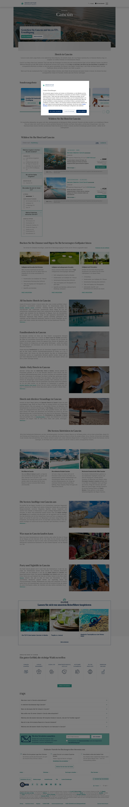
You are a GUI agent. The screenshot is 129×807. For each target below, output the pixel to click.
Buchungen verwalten (70, 772)
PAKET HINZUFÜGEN (27, 292)
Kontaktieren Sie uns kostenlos (60, 761)
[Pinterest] (51, 784)
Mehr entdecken (65, 642)
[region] (65, 98)
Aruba (23, 794)
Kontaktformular (48, 779)
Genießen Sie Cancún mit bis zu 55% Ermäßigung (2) (33, 167)
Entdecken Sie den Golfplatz (102, 247)
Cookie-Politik (46, 803)
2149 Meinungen (91, 187)
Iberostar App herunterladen (102, 778)
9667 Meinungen (91, 157)
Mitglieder (38, 803)
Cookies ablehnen (81, 111)
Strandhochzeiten (40, 417)
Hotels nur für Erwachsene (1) (30, 230)
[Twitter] (37, 784)
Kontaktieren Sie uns (25, 779)
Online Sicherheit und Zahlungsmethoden (75, 803)
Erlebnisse (45, 772)
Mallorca (45, 793)
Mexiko (81, 793)
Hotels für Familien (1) (32, 225)
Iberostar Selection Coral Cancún (28, 385)
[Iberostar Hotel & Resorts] (28, 3)
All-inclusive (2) (30, 221)
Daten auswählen (101, 167)
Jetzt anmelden (96, 736)
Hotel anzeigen (70, 167)
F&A (57, 779)
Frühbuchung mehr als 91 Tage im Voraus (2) (32, 163)
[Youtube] (46, 784)
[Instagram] (55, 784)
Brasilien (101, 793)
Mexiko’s (22, 578)
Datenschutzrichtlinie (84, 740)
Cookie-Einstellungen (67, 779)
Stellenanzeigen (37, 779)
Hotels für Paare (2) (31, 227)
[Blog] (41, 784)
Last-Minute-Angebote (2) (32, 159)
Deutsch (97, 785)
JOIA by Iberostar (51, 794)
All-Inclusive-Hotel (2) (32, 201)
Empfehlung (34, 142)
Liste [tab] (97, 142)
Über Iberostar (94, 772)
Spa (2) (28, 207)
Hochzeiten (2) (30, 223)
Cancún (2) (29, 183)
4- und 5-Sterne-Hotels (75, 791)
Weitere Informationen (64, 685)
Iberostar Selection (81, 794)
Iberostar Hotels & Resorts (102, 803)
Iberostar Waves (45, 795)
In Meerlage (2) (30, 205)
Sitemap (21, 803)
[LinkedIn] (60, 784)
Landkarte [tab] (103, 143)
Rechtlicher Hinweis (29, 803)
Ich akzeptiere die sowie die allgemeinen (85, 741)
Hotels (21, 772)
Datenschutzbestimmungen (57, 803)
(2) (33, 196)
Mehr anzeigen (38, 36)
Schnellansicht (54, 165)
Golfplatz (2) (29, 203)
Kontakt (92, 3)
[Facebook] (32, 784)
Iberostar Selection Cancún (27, 307)
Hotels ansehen (26, 36)
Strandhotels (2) (30, 233)
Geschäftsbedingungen (74, 742)
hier (44, 104)
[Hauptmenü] (107, 3)
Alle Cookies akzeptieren (56, 111)
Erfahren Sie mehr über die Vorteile (64, 766)
